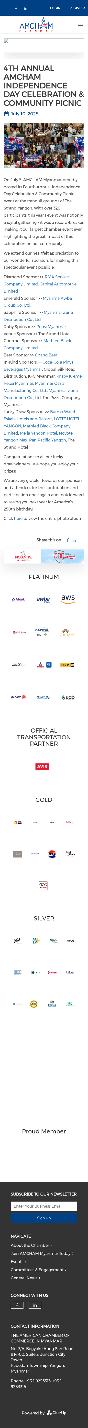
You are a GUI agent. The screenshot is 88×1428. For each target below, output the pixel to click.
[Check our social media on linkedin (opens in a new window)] (27, 9)
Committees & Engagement (37, 1270)
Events (17, 1261)
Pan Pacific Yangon (47, 440)
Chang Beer (46, 355)
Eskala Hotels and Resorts (28, 419)
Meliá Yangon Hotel (38, 433)
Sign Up (44, 1218)
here (18, 518)
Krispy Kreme (69, 376)
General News (24, 1278)
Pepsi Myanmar (51, 326)
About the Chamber (30, 1245)
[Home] (36, 24)
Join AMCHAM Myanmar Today (40, 1253)
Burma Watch (63, 411)
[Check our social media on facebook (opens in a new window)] (17, 9)
